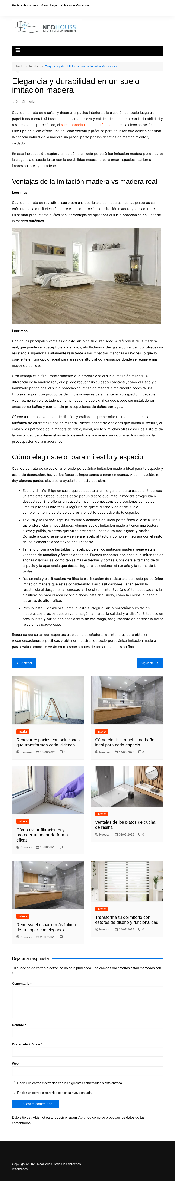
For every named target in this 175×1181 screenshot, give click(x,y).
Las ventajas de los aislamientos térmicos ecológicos (72, 192)
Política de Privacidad (75, 5)
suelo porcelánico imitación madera (89, 125)
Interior (30, 101)
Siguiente (147, 663)
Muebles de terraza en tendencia (55, 331)
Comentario (22, 983)
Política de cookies (25, 5)
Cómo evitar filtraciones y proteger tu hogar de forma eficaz (42, 834)
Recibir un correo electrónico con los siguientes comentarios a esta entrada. (70, 1083)
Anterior (26, 663)
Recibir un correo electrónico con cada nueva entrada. (54, 1092)
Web (15, 1063)
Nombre (19, 1025)
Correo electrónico (27, 1044)
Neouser (26, 752)
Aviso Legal (49, 5)
